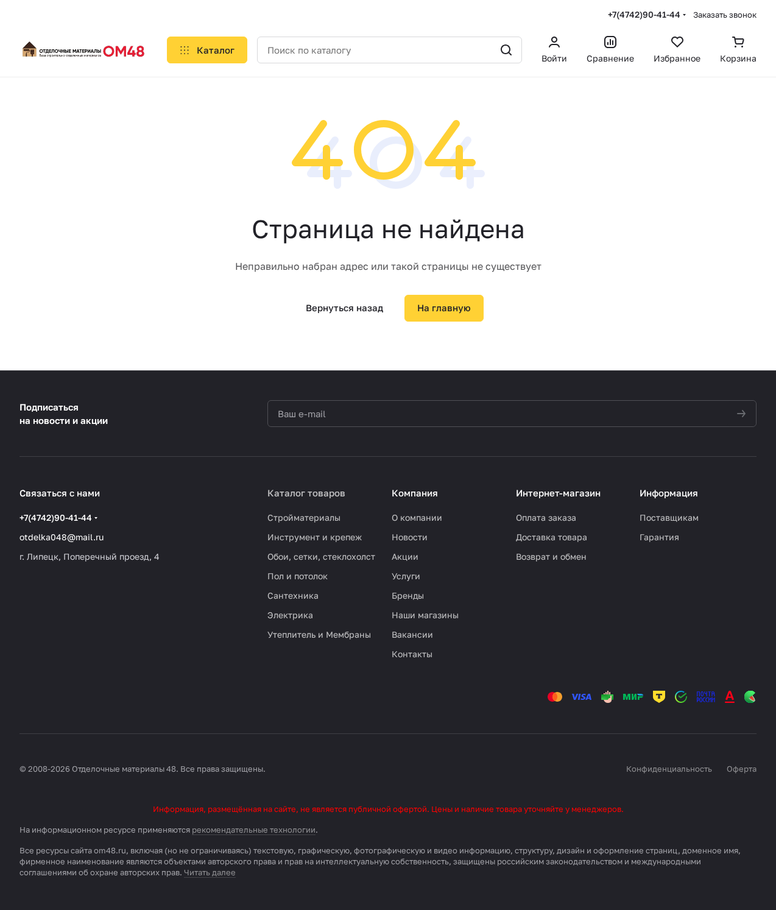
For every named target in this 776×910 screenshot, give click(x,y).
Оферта (742, 769)
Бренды (408, 595)
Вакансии (412, 634)
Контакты (412, 654)
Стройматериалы (303, 517)
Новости (410, 537)
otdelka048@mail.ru (61, 537)
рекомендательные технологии (254, 829)
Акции (405, 556)
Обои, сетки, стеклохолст (321, 556)
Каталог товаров (306, 492)
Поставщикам (669, 517)
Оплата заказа (546, 517)
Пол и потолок (297, 576)
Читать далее (210, 872)
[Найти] (506, 50)
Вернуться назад (344, 307)
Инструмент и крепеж (314, 537)
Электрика (290, 615)
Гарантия (659, 537)
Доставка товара (551, 537)
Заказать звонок (725, 14)
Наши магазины (425, 615)
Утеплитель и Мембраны (319, 634)
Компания (415, 492)
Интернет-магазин (558, 492)
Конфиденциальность (669, 769)
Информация (669, 492)
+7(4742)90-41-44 (644, 14)
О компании (417, 517)
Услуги (406, 576)
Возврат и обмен (551, 556)
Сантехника (293, 595)
